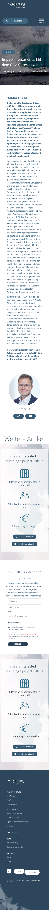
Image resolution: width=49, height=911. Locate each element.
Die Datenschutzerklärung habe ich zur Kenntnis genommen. (21, 628)
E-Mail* (10, 612)
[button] (8, 52)
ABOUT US (11, 853)
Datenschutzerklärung (29, 634)
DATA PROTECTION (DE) (33, 881)
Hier (9, 634)
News (9, 839)
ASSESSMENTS (12, 809)
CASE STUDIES (12, 832)
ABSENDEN (18, 644)
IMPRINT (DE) (20, 881)
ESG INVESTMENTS (14, 792)
